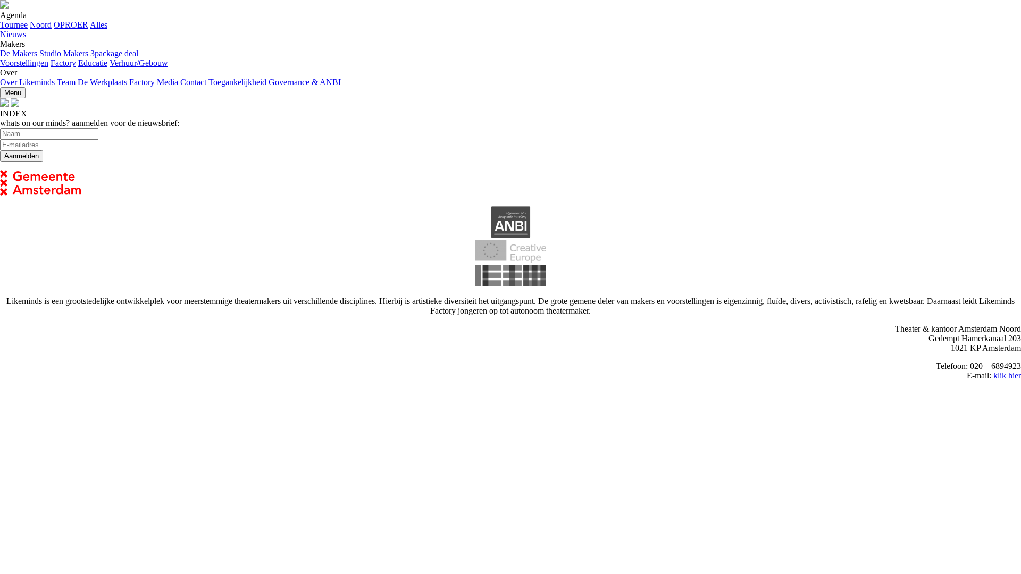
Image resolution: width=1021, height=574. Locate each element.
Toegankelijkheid (237, 82)
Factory (63, 62)
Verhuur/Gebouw (139, 62)
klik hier (1007, 375)
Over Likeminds (27, 82)
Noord (41, 24)
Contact (193, 82)
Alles (98, 24)
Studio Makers (63, 53)
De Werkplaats (102, 82)
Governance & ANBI (305, 82)
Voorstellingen (24, 62)
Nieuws (13, 34)
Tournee (14, 24)
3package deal (114, 53)
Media (167, 82)
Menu (12, 93)
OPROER (71, 24)
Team (66, 82)
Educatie (92, 62)
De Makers (18, 53)
